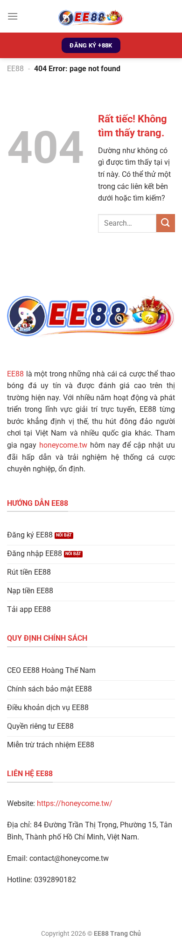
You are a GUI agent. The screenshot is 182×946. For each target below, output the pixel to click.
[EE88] (91, 16)
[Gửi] (165, 223)
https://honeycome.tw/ (74, 803)
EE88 (15, 68)
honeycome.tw (63, 445)
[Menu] (12, 16)
